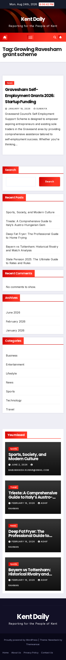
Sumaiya (41, 108)
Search (10, 170)
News (10, 83)
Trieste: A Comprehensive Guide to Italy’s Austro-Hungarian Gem (32, 497)
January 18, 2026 (19, 108)
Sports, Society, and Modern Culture (30, 212)
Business (12, 355)
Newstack (53, 639)
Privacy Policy (31, 652)
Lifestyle (11, 373)
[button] (54, 37)
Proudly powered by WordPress (21, 639)
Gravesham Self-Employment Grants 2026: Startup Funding (29, 95)
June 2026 (13, 312)
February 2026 (16, 321)
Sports (10, 391)
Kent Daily (33, 19)
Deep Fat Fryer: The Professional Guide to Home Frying (28, 536)
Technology (13, 400)
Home (6, 652)
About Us (16, 652)
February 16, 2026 (24, 503)
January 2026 (15, 330)
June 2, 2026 (20, 464)
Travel (10, 409)
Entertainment (15, 364)
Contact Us (47, 652)
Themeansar (32, 644)
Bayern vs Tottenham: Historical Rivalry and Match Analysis (29, 574)
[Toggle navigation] (30, 37)
